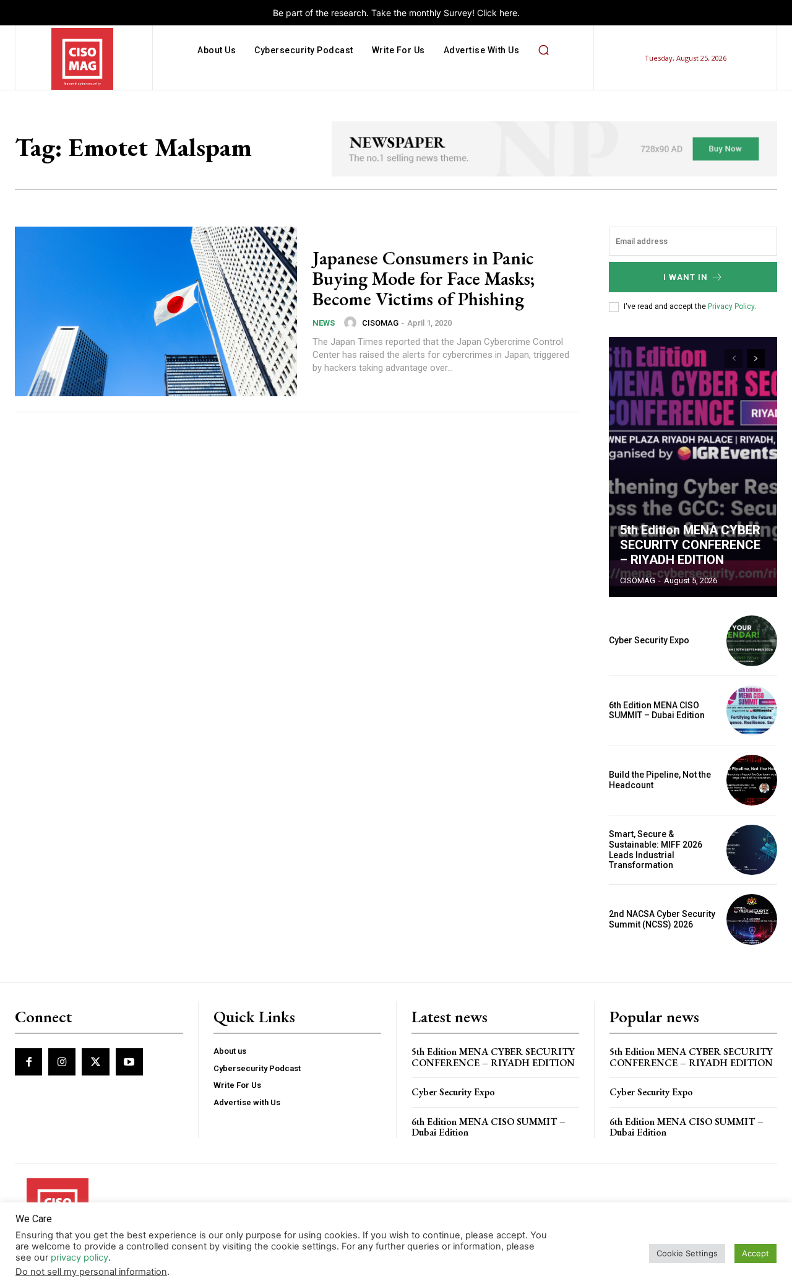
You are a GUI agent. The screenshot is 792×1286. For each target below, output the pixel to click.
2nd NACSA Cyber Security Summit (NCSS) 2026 (662, 919)
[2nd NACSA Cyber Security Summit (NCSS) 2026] (751, 919)
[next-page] (756, 358)
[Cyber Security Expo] (751, 640)
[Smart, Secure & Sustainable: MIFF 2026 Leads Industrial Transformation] (751, 850)
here (508, 12)
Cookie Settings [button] (687, 1253)
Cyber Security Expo (649, 640)
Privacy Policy (731, 306)
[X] (95, 1061)
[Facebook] (28, 1061)
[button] (543, 50)
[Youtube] (129, 1061)
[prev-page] (733, 358)
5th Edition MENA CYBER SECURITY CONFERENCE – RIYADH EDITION (690, 545)
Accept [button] (755, 1253)
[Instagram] (61, 1061)
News (323, 323)
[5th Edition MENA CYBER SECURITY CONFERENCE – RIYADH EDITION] (693, 467)
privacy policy (79, 1257)
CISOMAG (380, 323)
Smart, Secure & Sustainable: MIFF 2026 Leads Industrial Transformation (655, 849)
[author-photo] (352, 322)
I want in (685, 277)
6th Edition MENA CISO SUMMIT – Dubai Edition (657, 710)
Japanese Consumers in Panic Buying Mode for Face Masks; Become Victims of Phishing (423, 278)
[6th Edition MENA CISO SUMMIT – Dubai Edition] (751, 710)
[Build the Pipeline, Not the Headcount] (751, 780)
